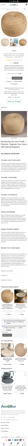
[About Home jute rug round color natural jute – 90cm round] (20, 350)
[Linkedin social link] (16, 1)
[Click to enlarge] (3, 34)
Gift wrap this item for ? (15, 73)
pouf (23, 93)
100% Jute (9, 91)
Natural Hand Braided (11, 93)
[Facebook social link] (10, 1)
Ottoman (19, 93)
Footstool (15, 91)
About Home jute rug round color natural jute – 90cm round (20, 359)
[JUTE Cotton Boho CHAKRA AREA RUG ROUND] (7, 350)
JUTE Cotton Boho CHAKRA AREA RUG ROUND (7, 359)
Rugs (7, 362)
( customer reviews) (17, 60)
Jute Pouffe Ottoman (13, 255)
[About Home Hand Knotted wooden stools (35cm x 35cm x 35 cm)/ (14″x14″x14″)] (20, 378)
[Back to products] (24, 9)
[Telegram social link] (18, 1)
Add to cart (7, 335)
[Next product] (26, 9)
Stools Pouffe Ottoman (14, 89)
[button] (2, 24)
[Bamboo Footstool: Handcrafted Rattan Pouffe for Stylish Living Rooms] (20, 296)
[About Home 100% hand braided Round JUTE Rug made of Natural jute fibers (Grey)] (7, 378)
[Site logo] (14, 4)
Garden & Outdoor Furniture (12, 9)
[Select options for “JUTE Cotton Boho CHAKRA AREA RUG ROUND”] (12, 347)
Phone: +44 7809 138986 (9, 417)
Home (2, 9)
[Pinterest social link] (14, 1)
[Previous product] (23, 9)
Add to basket (17, 78)
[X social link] (12, 1)
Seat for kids (14, 95)
